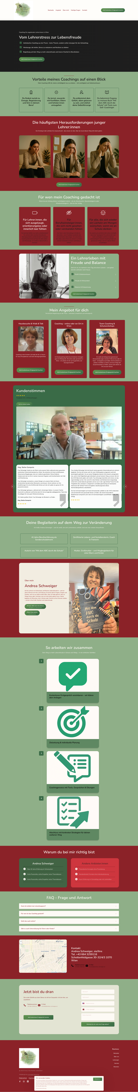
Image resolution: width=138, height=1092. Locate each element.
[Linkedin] (28, 1081)
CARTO (64, 972)
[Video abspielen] (69, 433)
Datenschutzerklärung (41, 1088)
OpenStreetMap (54, 972)
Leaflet (48, 972)
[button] (125, 486)
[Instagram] (24, 1081)
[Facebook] (20, 1081)
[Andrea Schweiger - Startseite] (23, 10)
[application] (43, 956)
